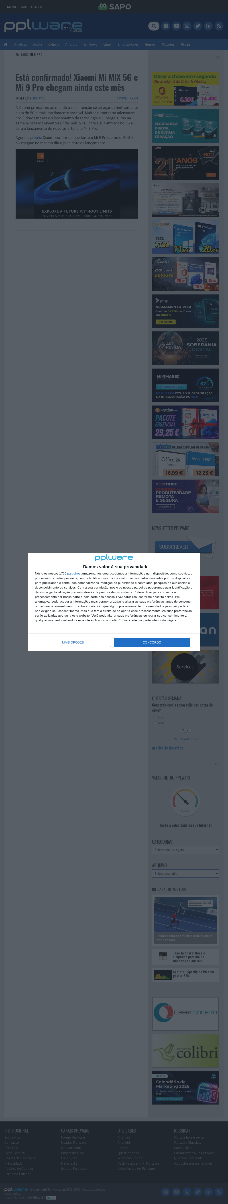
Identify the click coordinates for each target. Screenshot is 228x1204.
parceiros (73, 573)
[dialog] (114, 602)
